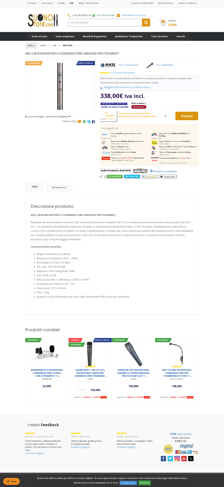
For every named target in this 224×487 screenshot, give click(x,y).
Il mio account (39, 36)
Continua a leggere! (34, 453)
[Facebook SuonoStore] (163, 458)
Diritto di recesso (166, 3)
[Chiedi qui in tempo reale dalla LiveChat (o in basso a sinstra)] (79, 122)
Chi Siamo (32, 3)
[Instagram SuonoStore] (177, 458)
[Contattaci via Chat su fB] (93, 122)
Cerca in (163, 65)
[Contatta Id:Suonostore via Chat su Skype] (89, 122)
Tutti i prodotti (159, 36)
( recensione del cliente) (122, 72)
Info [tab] (35, 187)
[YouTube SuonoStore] (184, 458)
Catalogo (128, 65)
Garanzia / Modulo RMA (142, 3)
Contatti (61, 3)
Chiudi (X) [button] (144, 483)
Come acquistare (65, 36)
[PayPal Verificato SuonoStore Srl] (180, 448)
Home (43, 45)
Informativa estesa (128, 483)
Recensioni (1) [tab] (59, 187)
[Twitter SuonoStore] (170, 458)
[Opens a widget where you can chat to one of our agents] (11, 481)
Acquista (187, 116)
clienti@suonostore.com (134, 15)
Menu (30, 45)
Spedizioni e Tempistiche (129, 36)
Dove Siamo (47, 3)
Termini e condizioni (187, 3)
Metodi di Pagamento (95, 36)
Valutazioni (180, 434)
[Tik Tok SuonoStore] (191, 458)
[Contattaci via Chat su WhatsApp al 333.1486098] (84, 122)
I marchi (180, 36)
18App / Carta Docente (88, 3)
